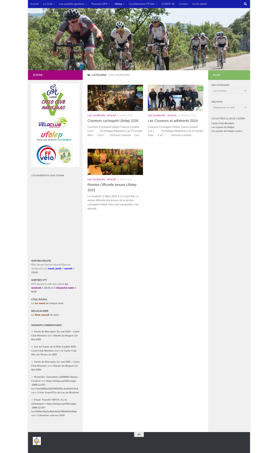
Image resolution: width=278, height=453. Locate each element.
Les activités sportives (71, 4)
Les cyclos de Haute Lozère (226, 131)
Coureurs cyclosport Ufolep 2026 (113, 121)
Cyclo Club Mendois (222, 123)
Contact (183, 4)
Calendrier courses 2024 (51, 415)
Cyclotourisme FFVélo (142, 4)
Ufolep (118, 4)
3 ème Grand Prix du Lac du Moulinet (58, 392)
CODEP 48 (168, 4)
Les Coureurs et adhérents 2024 (173, 121)
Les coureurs (96, 115)
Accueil (34, 4)
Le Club (47, 4)
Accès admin (199, 4)
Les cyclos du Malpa (222, 127)
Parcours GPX (99, 4)
